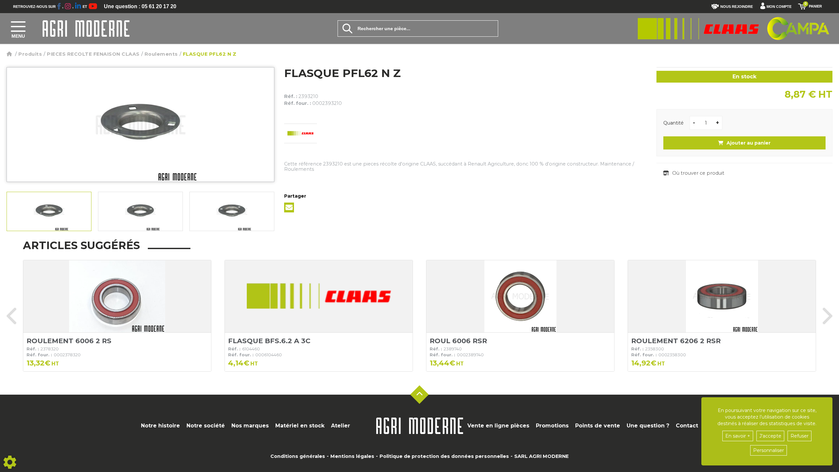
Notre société (205, 426)
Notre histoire (160, 426)
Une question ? (648, 426)
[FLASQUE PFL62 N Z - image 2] (140, 211)
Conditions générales (297, 456)
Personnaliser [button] (768, 450)
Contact (687, 426)
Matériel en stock (299, 426)
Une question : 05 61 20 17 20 (140, 6)
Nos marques (250, 426)
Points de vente (597, 426)
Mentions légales (352, 456)
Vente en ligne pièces (498, 426)
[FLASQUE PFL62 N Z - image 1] (49, 211)
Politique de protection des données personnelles (444, 456)
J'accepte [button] (770, 436)
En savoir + (737, 436)
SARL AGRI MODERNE (541, 456)
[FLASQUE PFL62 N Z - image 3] (231, 211)
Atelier (340, 426)
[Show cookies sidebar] (9, 462)
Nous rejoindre (736, 7)
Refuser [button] (799, 436)
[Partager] (289, 207)
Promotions (552, 426)
